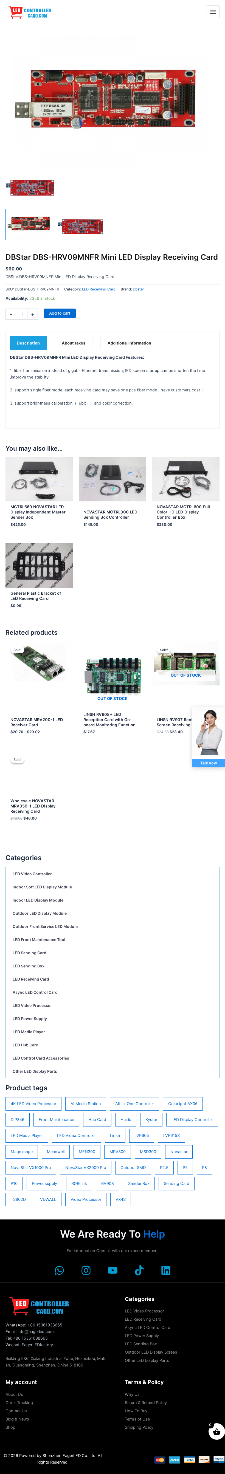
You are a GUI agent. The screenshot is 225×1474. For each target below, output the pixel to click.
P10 (14, 1183)
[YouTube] (112, 1270)
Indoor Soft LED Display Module (42, 887)
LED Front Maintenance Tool (39, 939)
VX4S (121, 1199)
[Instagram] (86, 1270)
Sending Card (176, 1183)
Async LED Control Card (35, 992)
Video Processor (86, 1199)
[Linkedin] (165, 1270)
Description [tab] (28, 343)
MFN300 (87, 1151)
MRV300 (117, 1151)
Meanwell (55, 1151)
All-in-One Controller (134, 1103)
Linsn (115, 1135)
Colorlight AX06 (183, 1103)
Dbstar (138, 289)
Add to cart (59, 313)
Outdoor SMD (133, 1167)
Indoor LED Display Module (38, 900)
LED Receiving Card (31, 979)
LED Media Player (29, 1031)
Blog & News (17, 1419)
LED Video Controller (32, 873)
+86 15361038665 (44, 1325)
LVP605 (141, 1135)
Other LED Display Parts (35, 1071)
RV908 (107, 1183)
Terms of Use (137, 1419)
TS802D (18, 1199)
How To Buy (136, 1410)
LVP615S (171, 1135)
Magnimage (22, 1151)
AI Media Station (86, 1103)
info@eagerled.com (36, 1331)
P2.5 (164, 1167)
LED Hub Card (25, 1045)
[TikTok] (139, 1270)
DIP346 (17, 1119)
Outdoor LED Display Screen (151, 1352)
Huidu (125, 1119)
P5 (185, 1167)
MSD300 (148, 1151)
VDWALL (48, 1199)
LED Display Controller (192, 1119)
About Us (14, 1394)
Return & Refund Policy (146, 1402)
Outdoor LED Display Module (40, 913)
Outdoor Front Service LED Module (45, 926)
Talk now (208, 763)
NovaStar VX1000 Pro (31, 1167)
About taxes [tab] (73, 343)
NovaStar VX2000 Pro (85, 1167)
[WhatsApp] (59, 1270)
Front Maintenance (56, 1119)
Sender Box (139, 1183)
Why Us (132, 1394)
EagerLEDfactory (37, 1344)
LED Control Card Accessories (41, 1058)
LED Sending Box (28, 966)
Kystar (151, 1119)
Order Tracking (19, 1402)
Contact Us (16, 1410)
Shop (10, 1427)
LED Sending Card (29, 952)
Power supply (44, 1183)
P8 (204, 1167)
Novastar (178, 1151)
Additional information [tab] (129, 343)
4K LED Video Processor (33, 1103)
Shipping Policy (139, 1427)
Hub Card (97, 1119)
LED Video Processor (32, 1005)
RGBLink (79, 1183)
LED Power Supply (30, 1018)
